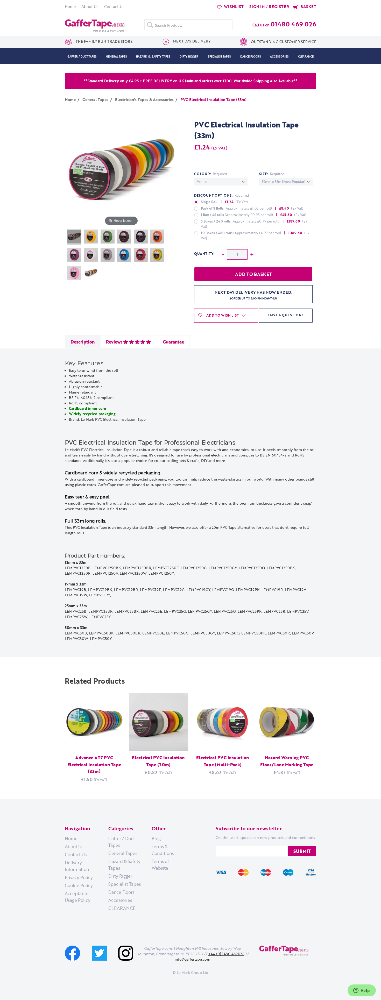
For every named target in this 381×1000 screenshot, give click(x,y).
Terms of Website (160, 864)
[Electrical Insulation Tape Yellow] (91, 237)
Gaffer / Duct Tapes (82, 56)
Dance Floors (250, 56)
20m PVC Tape (224, 527)
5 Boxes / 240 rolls (254, 224)
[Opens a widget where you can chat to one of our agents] (361, 990)
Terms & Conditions (163, 849)
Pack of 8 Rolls (252, 208)
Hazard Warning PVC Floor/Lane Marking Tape (286, 761)
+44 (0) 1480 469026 (226, 953)
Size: (271, 173)
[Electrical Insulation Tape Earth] (157, 255)
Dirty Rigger (189, 56)
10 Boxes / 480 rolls (255, 235)
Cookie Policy (79, 885)
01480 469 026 (293, 23)
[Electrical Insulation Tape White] (91, 255)
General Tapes (116, 56)
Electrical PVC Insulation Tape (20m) (158, 761)
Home (70, 6)
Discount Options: (221, 195)
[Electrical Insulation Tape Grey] (108, 255)
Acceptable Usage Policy (77, 896)
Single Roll (224, 201)
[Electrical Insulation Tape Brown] (124, 237)
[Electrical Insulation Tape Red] (141, 255)
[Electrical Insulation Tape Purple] (74, 255)
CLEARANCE (306, 56)
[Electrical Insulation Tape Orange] (157, 237)
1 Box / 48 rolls (253, 214)
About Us (89, 6)
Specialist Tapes (219, 56)
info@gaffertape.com (192, 959)
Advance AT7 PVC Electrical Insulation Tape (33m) (94, 764)
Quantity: (204, 253)
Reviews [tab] (114, 341)
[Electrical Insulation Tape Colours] (74, 237)
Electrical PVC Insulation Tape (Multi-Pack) (222, 761)
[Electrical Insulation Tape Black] (141, 237)
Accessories (279, 56)
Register (279, 6)
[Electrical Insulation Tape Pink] (74, 273)
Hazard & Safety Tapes (153, 56)
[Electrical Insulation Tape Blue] (124, 255)
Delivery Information (77, 866)
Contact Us (114, 6)
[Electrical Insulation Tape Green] (108, 237)
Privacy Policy (79, 877)
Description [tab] (82, 341)
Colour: (210, 173)
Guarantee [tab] (173, 341)
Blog (156, 838)
